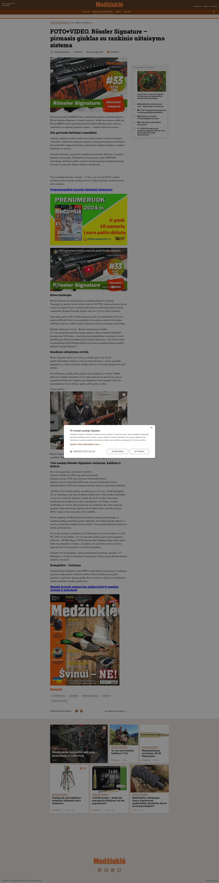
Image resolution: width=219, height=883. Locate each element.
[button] (109, 444)
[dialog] (109, 441)
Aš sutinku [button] (139, 451)
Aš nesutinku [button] (117, 451)
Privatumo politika (139, 440)
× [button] (151, 427)
